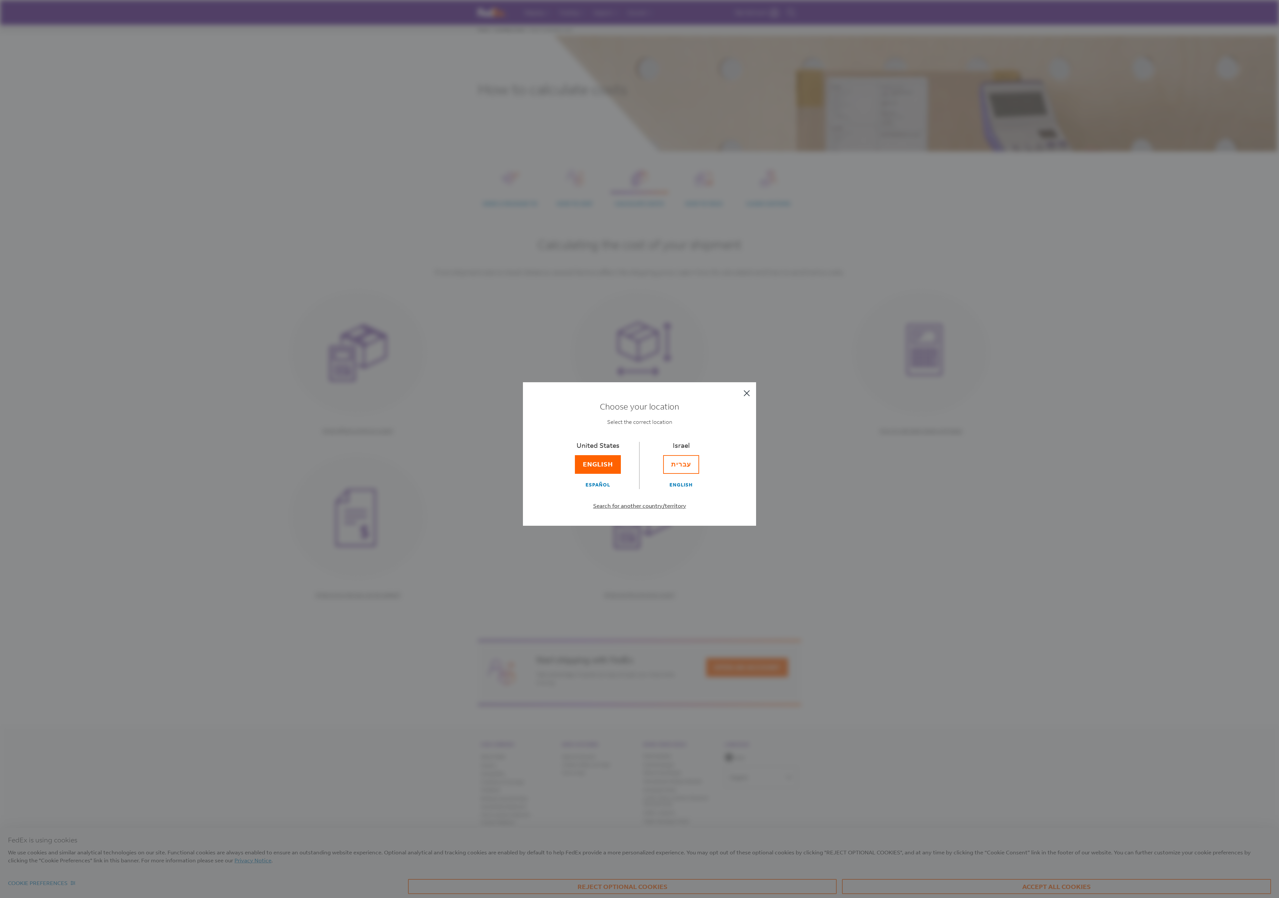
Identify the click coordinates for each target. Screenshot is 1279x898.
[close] (746, 393)
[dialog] (639, 449)
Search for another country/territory (639, 505)
